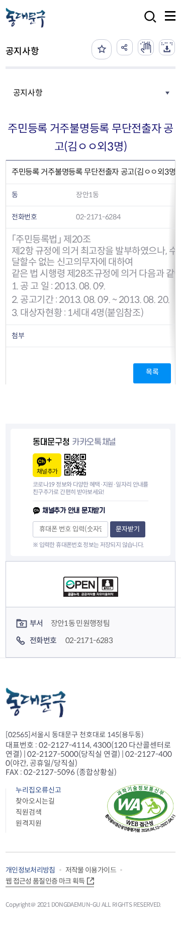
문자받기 (128, 529)
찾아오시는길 (35, 801)
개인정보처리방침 (30, 870)
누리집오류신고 (38, 790)
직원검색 (29, 812)
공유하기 (125, 47)
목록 (152, 371)
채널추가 (47, 471)
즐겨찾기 (102, 49)
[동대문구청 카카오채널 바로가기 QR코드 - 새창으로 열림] (75, 464)
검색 (147, 23)
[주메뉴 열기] (170, 16)
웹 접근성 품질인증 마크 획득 (45, 881)
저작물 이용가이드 (90, 870)
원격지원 (29, 823)
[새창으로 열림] (146, 47)
